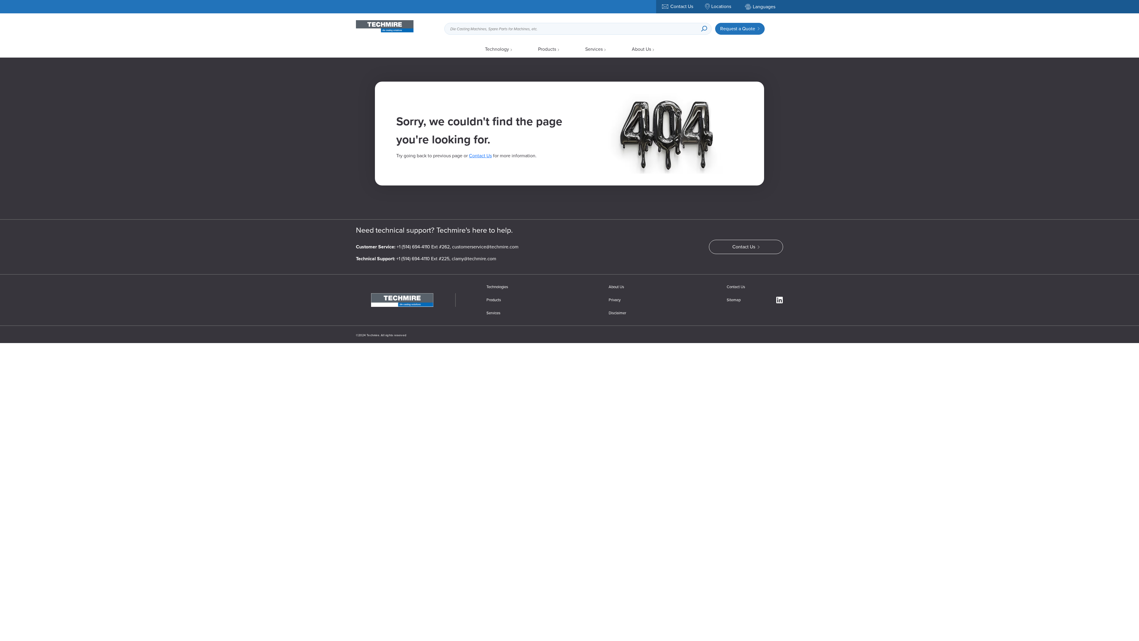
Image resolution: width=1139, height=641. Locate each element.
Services (594, 49)
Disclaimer (617, 313)
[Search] (704, 29)
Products (547, 49)
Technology (497, 49)
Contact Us (480, 155)
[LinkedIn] (779, 300)
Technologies (497, 287)
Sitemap (734, 300)
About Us (641, 49)
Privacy (615, 300)
